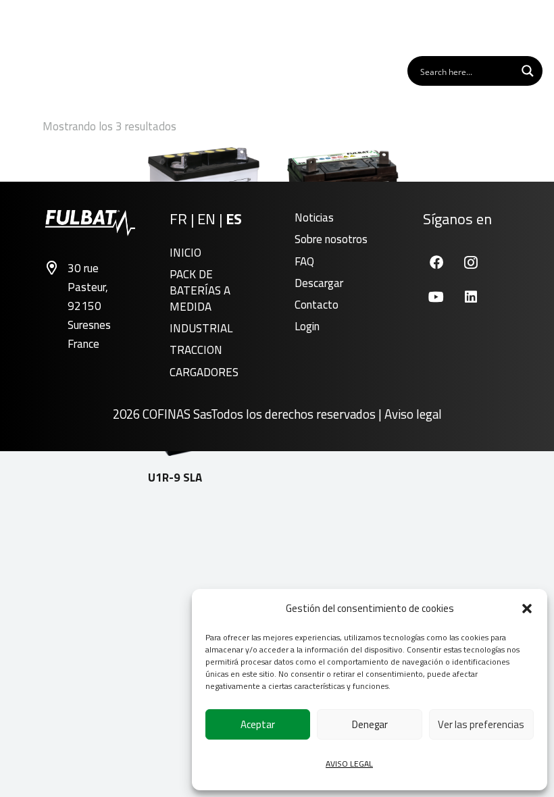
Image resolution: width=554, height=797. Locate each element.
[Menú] (527, 27)
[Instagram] (470, 262)
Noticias (314, 217)
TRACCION (196, 350)
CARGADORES (204, 372)
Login (307, 326)
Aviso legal (413, 414)
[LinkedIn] (470, 297)
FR (178, 218)
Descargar (319, 283)
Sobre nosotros (331, 239)
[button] (527, 608)
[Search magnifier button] (527, 70)
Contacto (316, 304)
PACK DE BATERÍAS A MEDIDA (200, 290)
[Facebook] (436, 262)
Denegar (370, 724)
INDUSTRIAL (201, 328)
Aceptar (258, 724)
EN (206, 218)
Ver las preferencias (481, 724)
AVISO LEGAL (349, 763)
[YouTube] (436, 297)
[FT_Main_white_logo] (53, 27)
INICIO (185, 252)
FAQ (304, 261)
